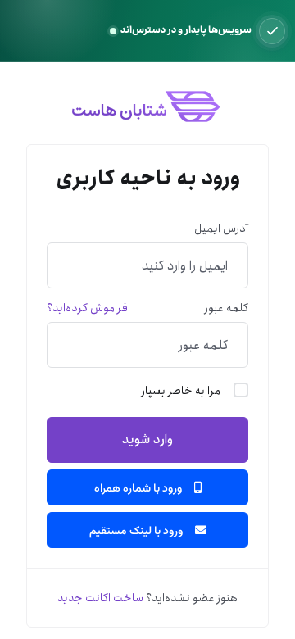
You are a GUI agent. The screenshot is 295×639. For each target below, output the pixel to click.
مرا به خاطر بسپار (181, 391)
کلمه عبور (226, 308)
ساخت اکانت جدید (100, 598)
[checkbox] (241, 390)
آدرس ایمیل (221, 229)
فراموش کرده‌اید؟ (87, 308)
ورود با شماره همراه (139, 487)
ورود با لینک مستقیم (137, 530)
